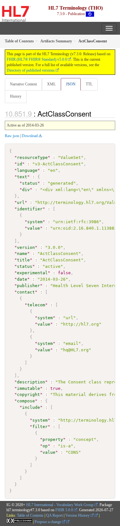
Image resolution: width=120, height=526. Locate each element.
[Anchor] (94, 113)
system (35, 221)
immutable (28, 388)
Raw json (12, 136)
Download (30, 136)
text (22, 176)
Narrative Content (23, 84)
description (31, 382)
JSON (71, 84)
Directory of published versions (31, 70)
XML (51, 84)
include (31, 407)
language (27, 170)
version (26, 247)
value (33, 228)
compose (26, 401)
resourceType (32, 157)
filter (40, 426)
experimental (32, 272)
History (15, 96)
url (21, 202)
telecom (36, 304)
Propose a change (48, 522)
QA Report (54, 515)
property (53, 439)
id (19, 164)
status (29, 183)
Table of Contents (30, 515)
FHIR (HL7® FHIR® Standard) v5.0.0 (37, 59)
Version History (78, 515)
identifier (30, 208)
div (26, 189)
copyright (28, 394)
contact (26, 292)
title (23, 260)
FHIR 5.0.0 (64, 510)
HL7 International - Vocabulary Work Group (59, 505)
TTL (89, 84)
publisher (28, 285)
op (45, 445)
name (22, 253)
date (22, 279)
